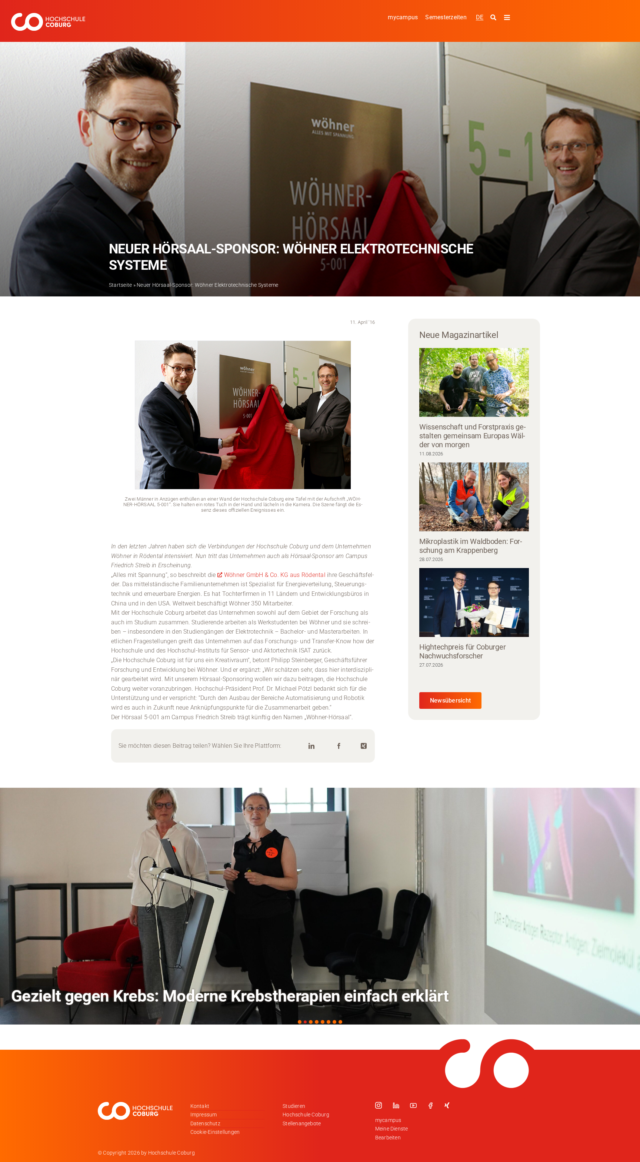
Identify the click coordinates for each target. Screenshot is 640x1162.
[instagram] (378, 1105)
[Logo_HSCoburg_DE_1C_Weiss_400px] (48, 15)
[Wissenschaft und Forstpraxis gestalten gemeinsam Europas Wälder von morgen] (474, 382)
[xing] (447, 1105)
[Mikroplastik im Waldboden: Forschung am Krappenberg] (474, 496)
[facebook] (430, 1105)
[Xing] (363, 746)
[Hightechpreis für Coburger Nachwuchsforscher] (474, 602)
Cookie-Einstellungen (215, 1132)
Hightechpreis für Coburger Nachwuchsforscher (462, 651)
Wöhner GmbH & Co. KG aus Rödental (275, 574)
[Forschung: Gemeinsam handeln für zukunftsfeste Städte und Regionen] (320, 906)
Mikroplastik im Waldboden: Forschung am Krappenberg (470, 546)
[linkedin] (396, 1105)
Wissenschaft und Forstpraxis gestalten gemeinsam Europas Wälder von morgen (472, 435)
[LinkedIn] (311, 746)
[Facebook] (339, 746)
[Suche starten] (494, 18)
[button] (299, 1022)
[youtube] (413, 1105)
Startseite (120, 285)
